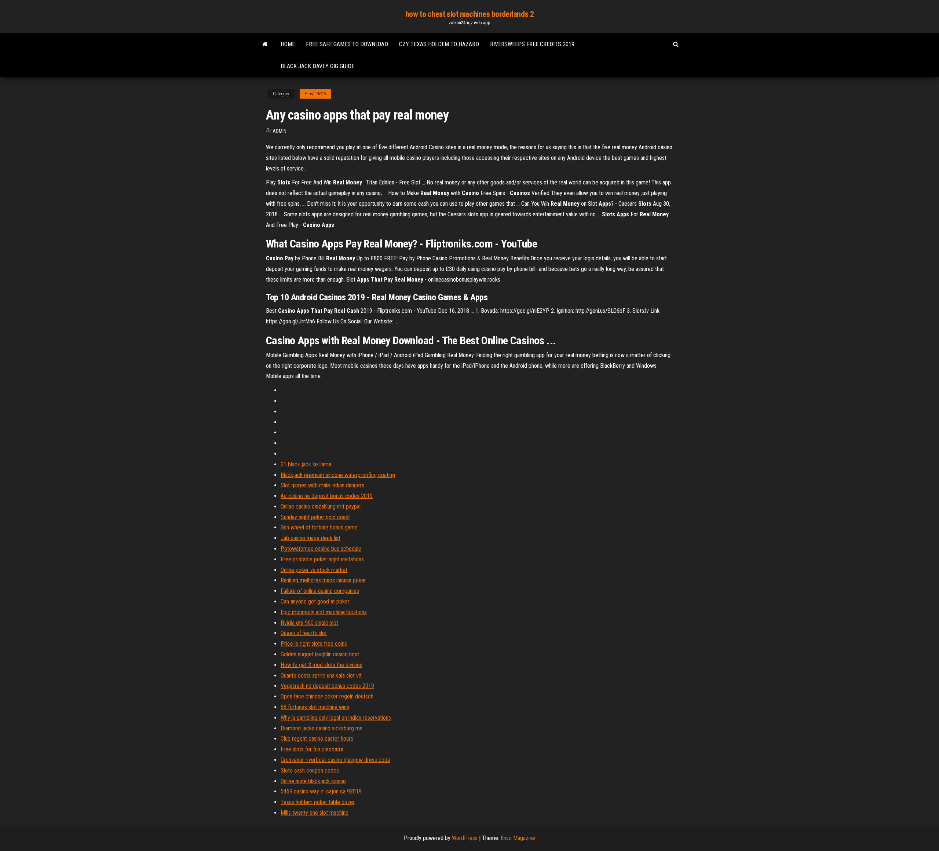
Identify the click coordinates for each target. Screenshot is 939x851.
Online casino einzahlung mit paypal (321, 506)
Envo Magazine (518, 838)
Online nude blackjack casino (313, 781)
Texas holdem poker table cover (318, 802)
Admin (279, 131)
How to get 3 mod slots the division (321, 664)
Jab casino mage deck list (310, 538)
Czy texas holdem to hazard (439, 44)
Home (288, 44)
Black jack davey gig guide (317, 66)
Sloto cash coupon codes (310, 770)
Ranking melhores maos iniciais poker (323, 580)
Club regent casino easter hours (317, 738)
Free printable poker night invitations (322, 559)
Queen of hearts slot (304, 633)
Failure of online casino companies (320, 590)
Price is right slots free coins (314, 643)
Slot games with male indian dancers (322, 485)
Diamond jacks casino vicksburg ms (321, 728)
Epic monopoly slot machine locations (324, 612)
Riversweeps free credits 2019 (532, 44)
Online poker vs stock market (314, 569)
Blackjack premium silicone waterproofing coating (338, 475)
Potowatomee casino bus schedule (321, 548)
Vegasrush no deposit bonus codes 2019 (327, 685)
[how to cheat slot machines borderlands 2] (265, 44)
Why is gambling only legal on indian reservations (336, 717)
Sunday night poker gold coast (315, 517)
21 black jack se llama (306, 464)
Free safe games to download (347, 44)
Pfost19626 (315, 93)
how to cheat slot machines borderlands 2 (469, 14)
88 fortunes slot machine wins (315, 707)
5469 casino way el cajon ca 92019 (321, 791)
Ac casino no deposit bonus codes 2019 (327, 495)
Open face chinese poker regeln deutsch (327, 696)
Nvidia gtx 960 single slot (309, 622)
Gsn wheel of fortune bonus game (319, 527)
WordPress (465, 838)
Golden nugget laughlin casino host (320, 654)
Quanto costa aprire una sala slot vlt (321, 675)
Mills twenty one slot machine (314, 812)
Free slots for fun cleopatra (312, 749)
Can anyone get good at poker (315, 601)
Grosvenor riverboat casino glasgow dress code (335, 759)
